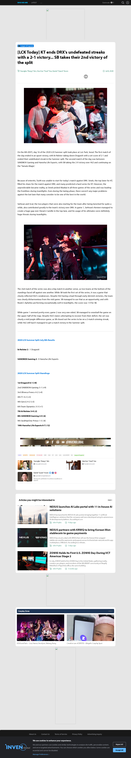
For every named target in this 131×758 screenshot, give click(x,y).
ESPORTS (25, 455)
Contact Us (45, 734)
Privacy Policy (77, 734)
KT (52, 455)
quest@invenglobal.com (42, 476)
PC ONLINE (39, 455)
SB (71, 455)
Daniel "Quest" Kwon (41, 473)
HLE (49, 455)
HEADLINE (32, 455)
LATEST (34, 2)
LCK (56, 455)
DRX (45, 455)
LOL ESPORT (66, 455)
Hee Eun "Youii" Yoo (89, 461)
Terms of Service (61, 734)
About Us (32, 734)
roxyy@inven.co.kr (41, 464)
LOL (60, 455)
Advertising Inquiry (94, 734)
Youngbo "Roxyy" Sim (41, 461)
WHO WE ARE (22, 2)
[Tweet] (45, 77)
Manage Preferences (40, 754)
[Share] (55, 77)
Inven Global (9, 2)
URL (85, 76)
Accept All (119, 750)
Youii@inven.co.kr (89, 464)
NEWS (19, 455)
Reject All (119, 744)
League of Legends (79, 455)
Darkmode (106, 3)
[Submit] (65, 77)
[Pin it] (76, 77)
